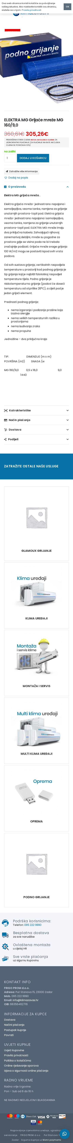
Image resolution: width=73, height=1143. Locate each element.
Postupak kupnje (15, 1030)
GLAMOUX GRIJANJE (36, 551)
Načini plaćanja (14, 1025)
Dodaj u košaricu (33, 158)
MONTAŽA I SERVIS (36, 686)
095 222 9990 (32, 925)
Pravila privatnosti (16, 1055)
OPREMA (36, 821)
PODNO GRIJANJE (36, 897)
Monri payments (52, 1139)
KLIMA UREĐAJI (36, 618)
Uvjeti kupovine (14, 1050)
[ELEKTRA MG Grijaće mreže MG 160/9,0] (36, 517)
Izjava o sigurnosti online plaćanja (26, 1071)
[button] (16, 177)
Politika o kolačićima (17, 1061)
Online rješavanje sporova (21, 1066)
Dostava (9, 1020)
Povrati (9, 1035)
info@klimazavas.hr (26, 1000)
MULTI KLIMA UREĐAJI (36, 754)
